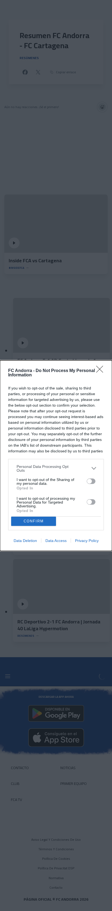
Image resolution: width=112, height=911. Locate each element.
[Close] (101, 371)
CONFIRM (34, 521)
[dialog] (56, 455)
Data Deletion (25, 540)
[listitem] (56, 468)
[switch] (91, 481)
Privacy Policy (87, 540)
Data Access (56, 540)
